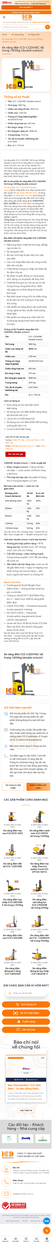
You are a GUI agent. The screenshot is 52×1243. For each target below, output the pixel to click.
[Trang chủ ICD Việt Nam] (9, 1156)
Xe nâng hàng (17, 38)
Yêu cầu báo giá (15, 460)
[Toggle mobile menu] (4, 21)
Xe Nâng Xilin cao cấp (22, 198)
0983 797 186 (18, 446)
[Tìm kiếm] (45, 31)
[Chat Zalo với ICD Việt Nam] (44, 1221)
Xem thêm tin (25, 1128)
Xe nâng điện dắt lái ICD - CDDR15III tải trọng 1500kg (38, 956)
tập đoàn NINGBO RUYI (26, 195)
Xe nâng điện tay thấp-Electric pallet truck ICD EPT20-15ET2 (38, 885)
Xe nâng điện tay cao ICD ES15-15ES (12, 849)
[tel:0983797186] (44, 1230)
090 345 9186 (32, 446)
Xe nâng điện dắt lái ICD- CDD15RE (12, 883)
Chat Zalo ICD (11, 454)
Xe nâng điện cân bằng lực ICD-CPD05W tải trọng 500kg (38, 921)
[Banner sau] (43, 80)
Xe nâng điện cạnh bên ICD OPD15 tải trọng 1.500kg (38, 850)
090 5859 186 (41, 1202)
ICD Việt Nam (25, 206)
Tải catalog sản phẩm (12, 803)
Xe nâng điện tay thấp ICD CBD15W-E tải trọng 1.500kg (12, 921)
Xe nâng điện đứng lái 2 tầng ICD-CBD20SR (12, 990)
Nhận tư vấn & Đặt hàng (36, 803)
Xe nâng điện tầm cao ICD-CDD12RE (12, 953)
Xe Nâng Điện (34, 38)
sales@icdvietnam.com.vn (22, 451)
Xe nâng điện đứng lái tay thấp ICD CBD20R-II (38, 990)
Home (4, 38)
